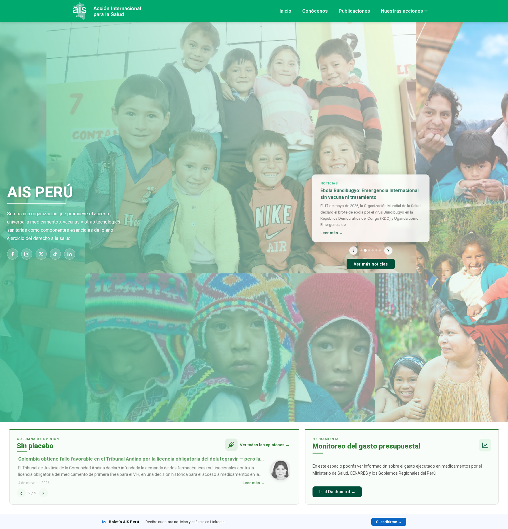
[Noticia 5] (376, 250)
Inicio (285, 11)
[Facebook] (12, 254)
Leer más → (330, 232)
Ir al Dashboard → (337, 491)
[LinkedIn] (69, 254)
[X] (41, 254)
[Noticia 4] (373, 250)
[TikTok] (55, 254)
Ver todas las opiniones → (265, 444)
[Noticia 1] (361, 250)
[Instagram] (26, 254)
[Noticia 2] (365, 250)
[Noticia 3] (369, 250)
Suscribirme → (389, 522)
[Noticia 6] (380, 250)
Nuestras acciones (402, 11)
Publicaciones (354, 11)
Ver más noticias (371, 264)
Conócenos (315, 11)
